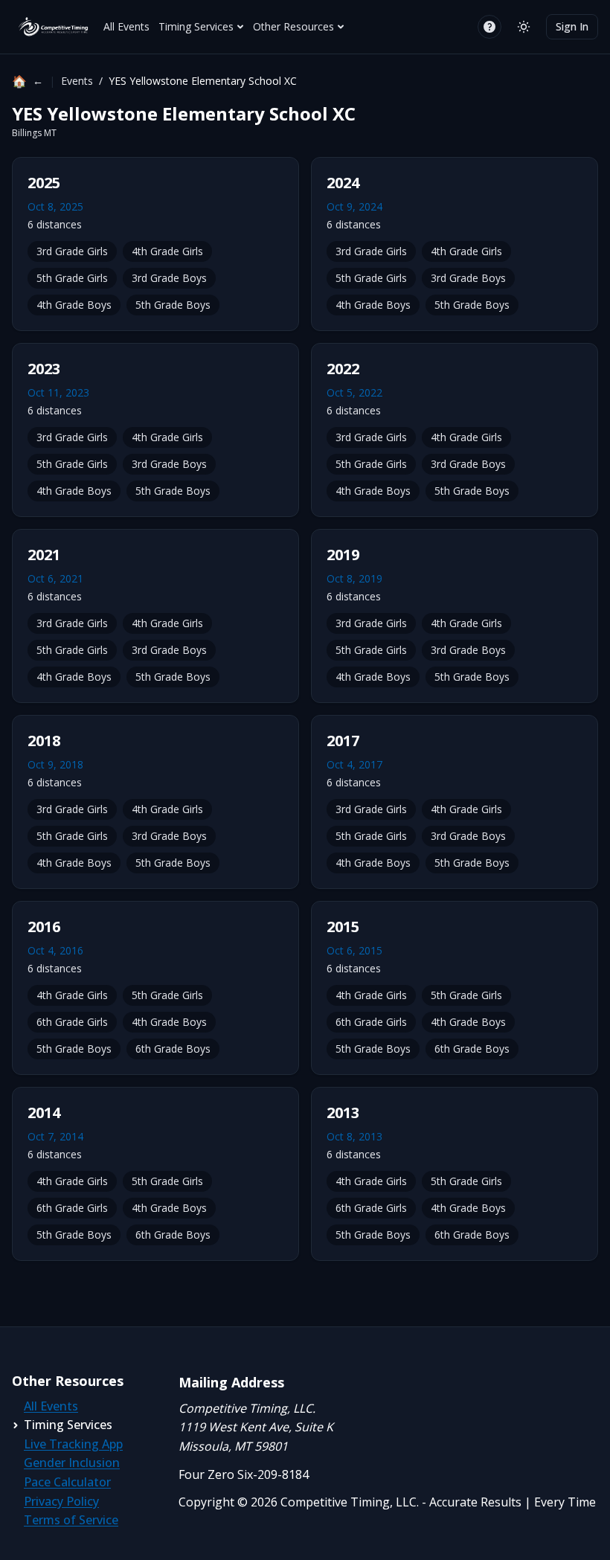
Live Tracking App (73, 1444)
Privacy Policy (61, 1501)
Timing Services (196, 26)
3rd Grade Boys (169, 278)
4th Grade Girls (167, 251)
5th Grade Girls (72, 278)
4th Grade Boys (74, 305)
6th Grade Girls (72, 1022)
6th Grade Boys (173, 1048)
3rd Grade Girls (72, 251)
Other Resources (293, 26)
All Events (126, 26)
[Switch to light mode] (523, 26)
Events (77, 81)
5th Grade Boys (173, 305)
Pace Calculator (67, 1482)
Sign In (572, 26)
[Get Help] (489, 27)
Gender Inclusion (72, 1462)
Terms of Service (71, 1520)
